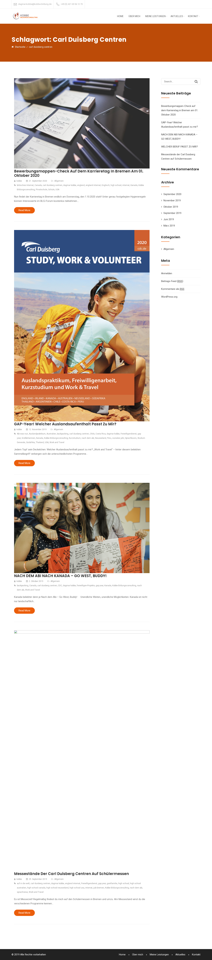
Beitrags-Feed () (172, 281)
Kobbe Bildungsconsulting (56, 438)
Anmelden (166, 273)
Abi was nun (22, 434)
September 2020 (172, 194)
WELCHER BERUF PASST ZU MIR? (179, 146)
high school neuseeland (57, 888)
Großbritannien (28, 438)
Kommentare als (172, 288)
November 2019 (172, 200)
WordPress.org (169, 296)
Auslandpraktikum (37, 434)
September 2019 (172, 213)
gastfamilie (112, 883)
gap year (99, 585)
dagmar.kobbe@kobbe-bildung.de (35, 4)
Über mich (134, 16)
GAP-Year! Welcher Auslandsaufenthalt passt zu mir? (65, 424)
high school (116, 185)
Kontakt (193, 16)
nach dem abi (88, 438)
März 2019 (169, 225)
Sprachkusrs (130, 438)
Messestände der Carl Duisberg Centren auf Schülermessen (71, 873)
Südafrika (30, 442)
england (81, 185)
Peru (109, 438)
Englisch (106, 185)
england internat (93, 185)
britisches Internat (25, 185)
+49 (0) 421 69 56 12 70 (72, 4)
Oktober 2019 (170, 206)
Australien (51, 434)
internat (126, 185)
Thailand (40, 442)
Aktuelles (177, 16)
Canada (38, 185)
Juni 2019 (168, 219)
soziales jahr (118, 438)
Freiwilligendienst (129, 434)
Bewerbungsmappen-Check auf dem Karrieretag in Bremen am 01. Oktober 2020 (78, 173)
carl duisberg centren (52, 185)
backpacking (62, 434)
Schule (51, 189)
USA (57, 189)
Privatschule (41, 189)
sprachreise (22, 892)
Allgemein (59, 181)
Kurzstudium (75, 438)
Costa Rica (101, 434)
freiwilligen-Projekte (86, 585)
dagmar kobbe (69, 185)
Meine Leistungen (155, 16)
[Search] (196, 81)
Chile (92, 434)
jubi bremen (98, 888)
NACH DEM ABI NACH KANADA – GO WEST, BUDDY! (60, 575)
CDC (60, 585)
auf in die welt (23, 883)
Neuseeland (100, 438)
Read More (24, 210)
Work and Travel (57, 442)
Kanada (134, 185)
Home (120, 16)
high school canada (36, 888)
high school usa (77, 888)
